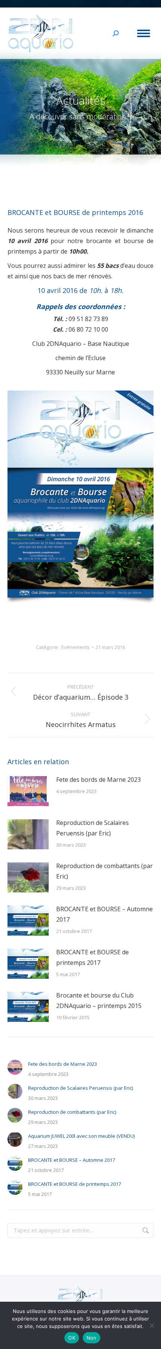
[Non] (151, 1325)
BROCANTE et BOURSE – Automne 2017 (104, 914)
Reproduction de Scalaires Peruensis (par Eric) (92, 828)
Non (91, 1338)
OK (71, 1338)
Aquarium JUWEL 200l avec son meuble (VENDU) (81, 1136)
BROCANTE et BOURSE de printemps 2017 (92, 957)
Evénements (75, 647)
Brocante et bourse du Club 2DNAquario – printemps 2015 (99, 1000)
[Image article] (28, 791)
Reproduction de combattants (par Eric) (104, 871)
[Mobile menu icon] (144, 33)
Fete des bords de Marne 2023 (98, 779)
